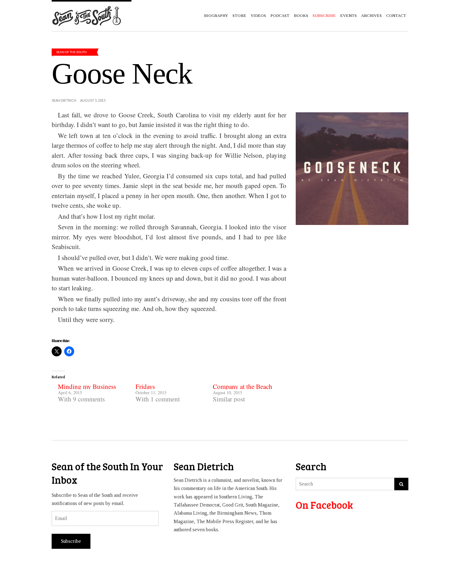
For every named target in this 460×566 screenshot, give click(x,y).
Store (239, 15)
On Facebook (324, 505)
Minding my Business (87, 386)
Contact (396, 15)
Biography (216, 15)
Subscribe (71, 541)
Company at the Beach (242, 386)
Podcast (279, 15)
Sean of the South (71, 52)
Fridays (145, 386)
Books (301, 15)
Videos (258, 15)
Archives (371, 15)
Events (348, 15)
